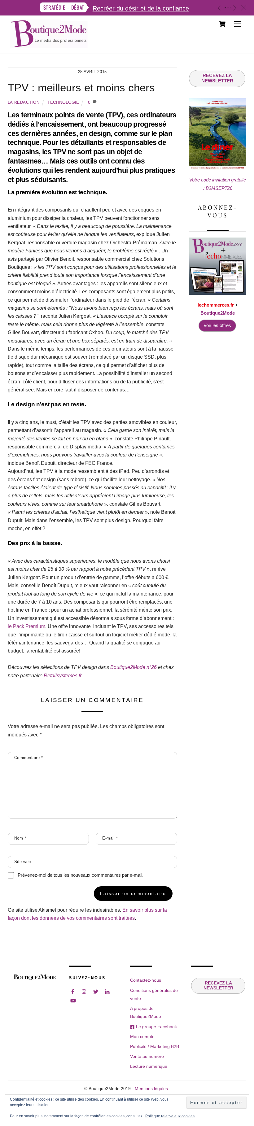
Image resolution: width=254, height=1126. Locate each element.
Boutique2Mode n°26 (133, 667)
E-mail (110, 838)
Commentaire (28, 757)
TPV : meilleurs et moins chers (81, 87)
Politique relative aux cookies (170, 1116)
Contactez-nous (145, 980)
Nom (20, 838)
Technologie (63, 102)
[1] (224, 7)
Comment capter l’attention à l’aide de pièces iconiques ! (161, 8)
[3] (227, 7)
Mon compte (142, 1036)
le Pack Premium (26, 626)
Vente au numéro (147, 1056)
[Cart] (222, 24)
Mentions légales (151, 1088)
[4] (228, 7)
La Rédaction (24, 102)
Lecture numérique (148, 1066)
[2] (225, 7)
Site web (22, 861)
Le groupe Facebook (156, 1026)
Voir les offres (217, 325)
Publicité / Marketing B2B (154, 1046)
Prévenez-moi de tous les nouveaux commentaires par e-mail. (80, 875)
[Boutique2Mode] (49, 45)
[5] (230, 7)
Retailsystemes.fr (62, 675)
